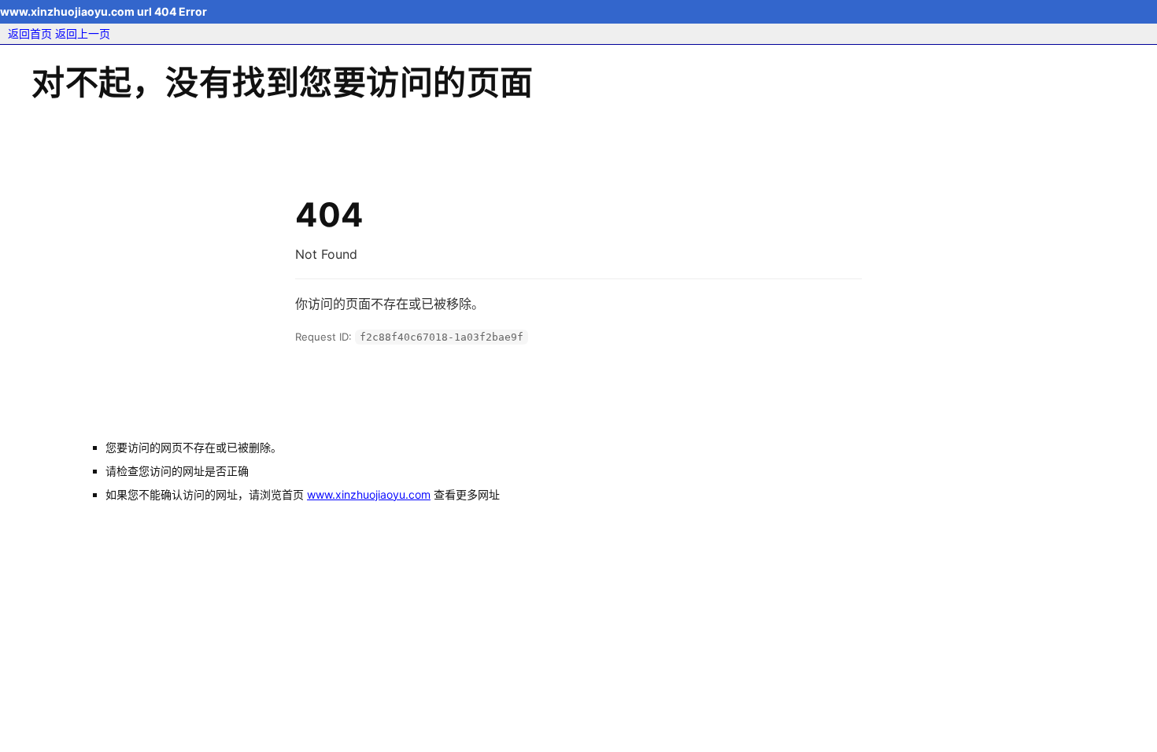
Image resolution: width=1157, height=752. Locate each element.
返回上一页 (82, 33)
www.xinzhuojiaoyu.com (369, 494)
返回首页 (30, 33)
